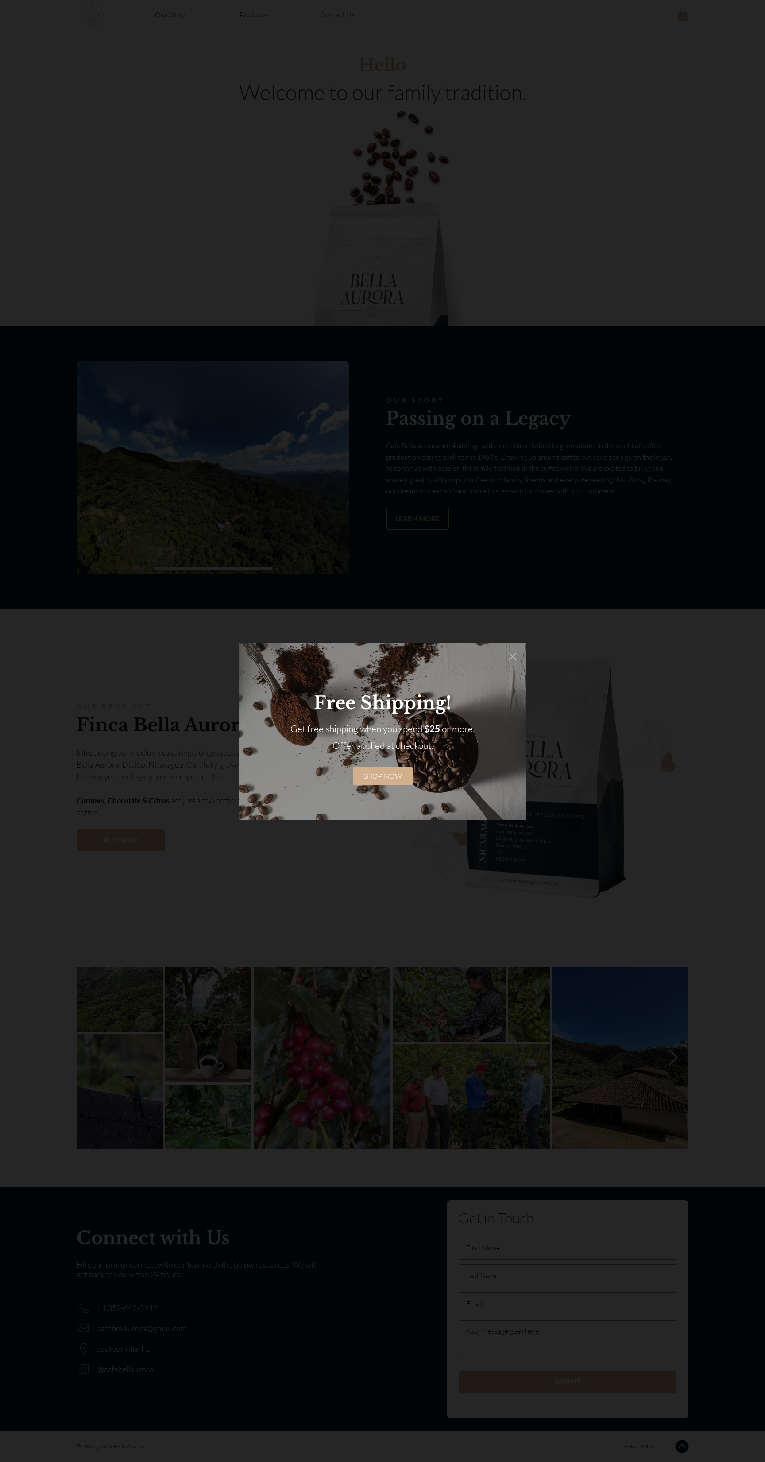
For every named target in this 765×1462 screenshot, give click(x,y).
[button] (512, 657)
